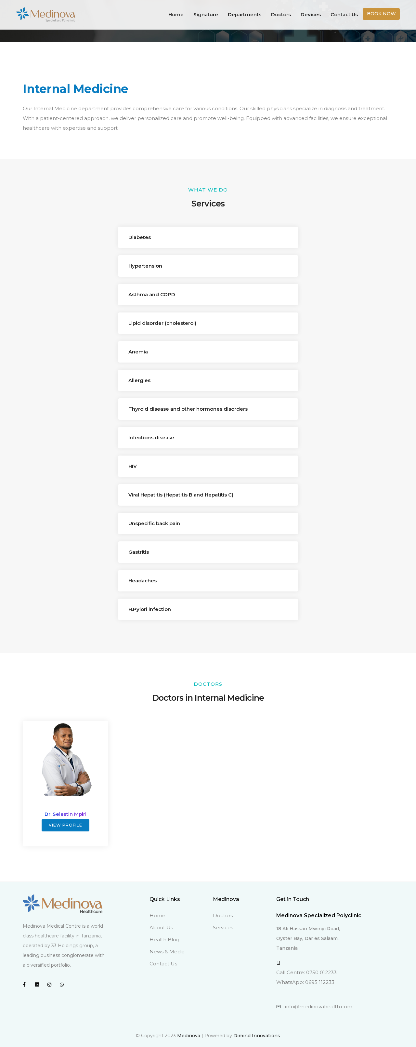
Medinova (188, 1036)
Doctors (281, 14)
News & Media (167, 951)
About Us (161, 927)
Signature (205, 14)
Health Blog (164, 939)
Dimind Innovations (256, 1036)
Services (223, 927)
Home (176, 14)
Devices (311, 14)
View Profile (65, 825)
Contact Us (344, 14)
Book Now (381, 14)
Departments (244, 14)
